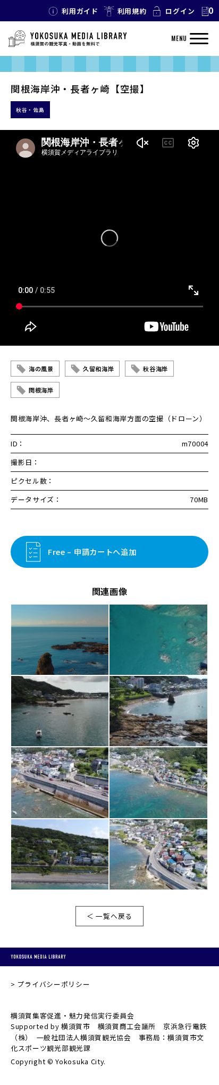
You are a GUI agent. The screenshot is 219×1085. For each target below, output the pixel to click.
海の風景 (41, 368)
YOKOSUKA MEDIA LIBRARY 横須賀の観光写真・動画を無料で (67, 38)
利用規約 (132, 11)
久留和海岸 (98, 368)
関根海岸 (41, 390)
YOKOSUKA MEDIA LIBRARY (38, 957)
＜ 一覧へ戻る (109, 916)
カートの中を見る (207, 11)
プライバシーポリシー (53, 984)
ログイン (180, 11)
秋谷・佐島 (30, 109)
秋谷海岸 (155, 368)
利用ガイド (80, 11)
